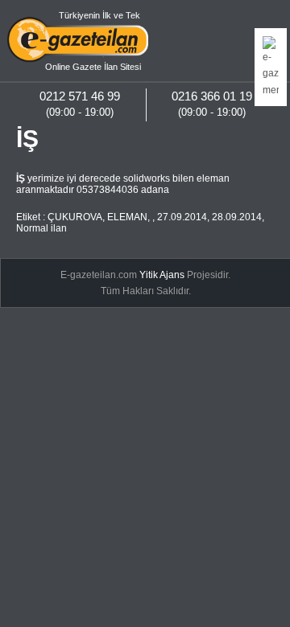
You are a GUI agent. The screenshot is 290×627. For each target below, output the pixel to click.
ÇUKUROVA (75, 217)
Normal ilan (41, 228)
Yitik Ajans (161, 275)
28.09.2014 (237, 217)
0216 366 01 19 (212, 96)
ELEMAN (127, 217)
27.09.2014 (182, 217)
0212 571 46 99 (79, 96)
